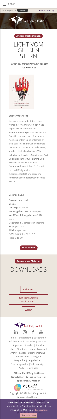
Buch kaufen (29, 247)
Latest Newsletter (36, 376)
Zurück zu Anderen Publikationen (28, 299)
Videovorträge (38, 364)
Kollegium (36, 356)
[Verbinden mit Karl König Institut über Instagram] (25, 332)
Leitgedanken (34, 360)
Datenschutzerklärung (28, 396)
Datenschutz (41, 410)
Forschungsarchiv (19, 364)
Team (32, 348)
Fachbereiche (24, 337)
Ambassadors (22, 356)
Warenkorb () (47, 10)
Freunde (41, 348)
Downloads (32, 367)
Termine (42, 341)
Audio (22, 367)
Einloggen (22, 10)
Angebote (17, 345)
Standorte (22, 348)
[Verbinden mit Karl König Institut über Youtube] (41, 332)
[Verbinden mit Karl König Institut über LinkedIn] (16, 332)
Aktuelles (30, 341)
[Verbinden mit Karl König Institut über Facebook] (33, 332)
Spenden (28, 345)
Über (12, 348)
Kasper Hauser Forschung (32, 352)
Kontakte (40, 345)
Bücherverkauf (16, 341)
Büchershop (40, 337)
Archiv (14, 352)
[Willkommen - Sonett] (28, 385)
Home (13, 337)
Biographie (19, 360)
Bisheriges (28, 289)
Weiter (28, 309)
